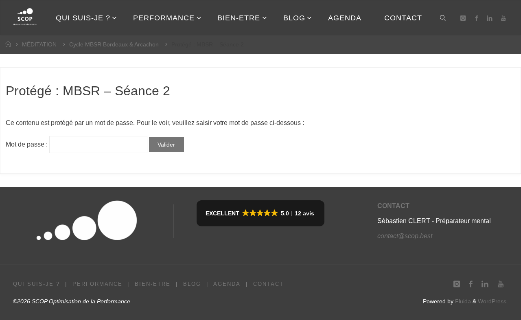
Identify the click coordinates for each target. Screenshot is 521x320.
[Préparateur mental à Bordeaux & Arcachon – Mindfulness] (25, 17)
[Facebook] (476, 17)
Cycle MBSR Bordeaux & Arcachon (114, 44)
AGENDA (227, 284)
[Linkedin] (489, 17)
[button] (260, 213)
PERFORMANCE (97, 284)
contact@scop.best (404, 235)
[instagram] (463, 17)
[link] (443, 17)
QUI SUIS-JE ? (36, 284)
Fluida (462, 301)
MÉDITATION (39, 44)
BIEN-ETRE (153, 284)
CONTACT (393, 205)
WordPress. (493, 301)
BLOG (192, 284)
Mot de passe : (27, 144)
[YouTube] (503, 17)
